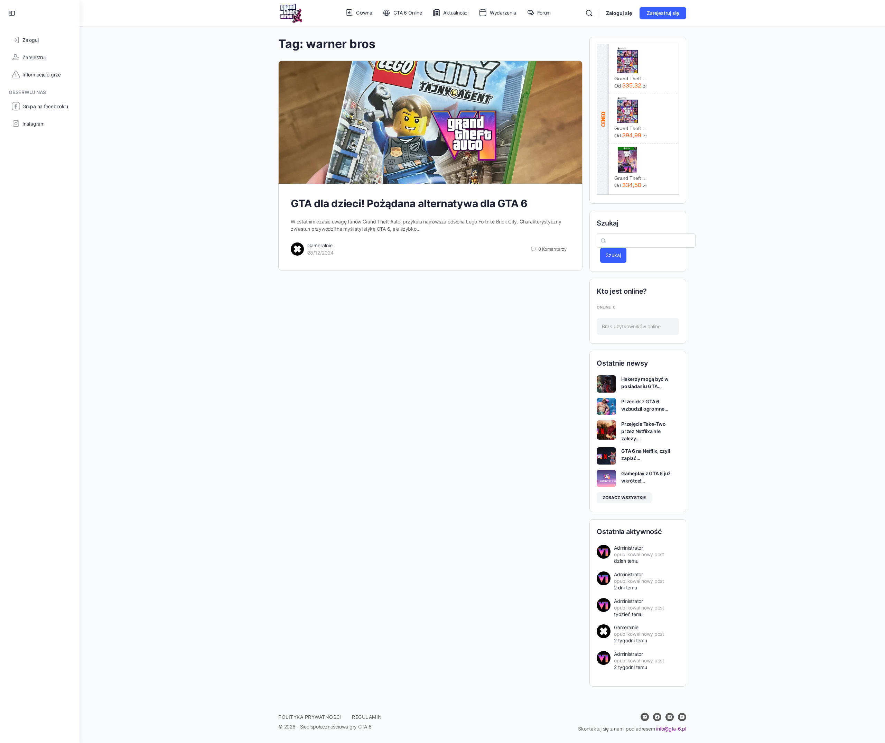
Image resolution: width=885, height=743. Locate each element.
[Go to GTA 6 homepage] (290, 13)
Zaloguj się (619, 13)
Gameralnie (320, 245)
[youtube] (682, 717)
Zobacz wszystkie (624, 497)
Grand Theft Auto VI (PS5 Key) (631, 78)
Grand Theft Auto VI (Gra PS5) (631, 128)
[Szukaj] (589, 13)
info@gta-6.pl (671, 729)
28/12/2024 (320, 253)
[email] (645, 717)
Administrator (628, 548)
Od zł (630, 85)
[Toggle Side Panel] (11, 13)
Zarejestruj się (663, 13)
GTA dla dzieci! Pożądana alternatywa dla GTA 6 (409, 203)
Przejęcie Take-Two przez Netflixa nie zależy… (643, 431)
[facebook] (657, 717)
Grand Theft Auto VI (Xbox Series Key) (631, 178)
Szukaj (607, 223)
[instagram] (669, 717)
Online (606, 307)
